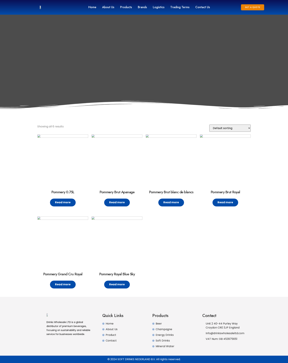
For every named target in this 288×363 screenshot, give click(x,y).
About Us (108, 7)
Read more (62, 202)
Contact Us (202, 7)
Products (126, 7)
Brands (142, 7)
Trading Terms (180, 7)
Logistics (158, 7)
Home (92, 7)
